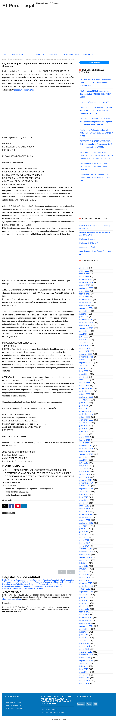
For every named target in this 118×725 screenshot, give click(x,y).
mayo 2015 (83, 603)
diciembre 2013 (85, 652)
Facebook (80, 704)
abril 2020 (83, 434)
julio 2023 (83, 334)
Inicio (6, 54)
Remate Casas (53, 54)
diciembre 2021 (85, 388)
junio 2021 (83, 406)
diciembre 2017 (85, 514)
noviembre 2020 (86, 414)
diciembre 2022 (85, 354)
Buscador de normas (14, 702)
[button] (5, 506)
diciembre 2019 (85, 446)
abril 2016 (83, 572)
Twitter (89, 704)
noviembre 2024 (86, 302)
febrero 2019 (84, 474)
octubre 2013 (84, 658)
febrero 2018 (84, 509)
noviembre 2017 (86, 517)
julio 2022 (83, 368)
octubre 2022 (84, 360)
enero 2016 (84, 580)
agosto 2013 (84, 663)
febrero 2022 (84, 383)
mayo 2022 (83, 374)
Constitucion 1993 (90, 54)
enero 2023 (84, 351)
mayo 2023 (83, 340)
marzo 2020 (84, 437)
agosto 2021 (84, 400)
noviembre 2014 (86, 620)
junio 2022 (83, 371)
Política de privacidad (14, 705)
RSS (95, 704)
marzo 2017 (84, 540)
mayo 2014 (83, 638)
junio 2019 (83, 463)
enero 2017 (84, 546)
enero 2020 (84, 443)
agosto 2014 (84, 629)
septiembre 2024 (86, 308)
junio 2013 (83, 669)
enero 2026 (84, 277)
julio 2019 (83, 460)
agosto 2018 (84, 492)
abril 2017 (83, 537)
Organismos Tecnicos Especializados (48, 580)
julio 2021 (83, 403)
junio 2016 (83, 566)
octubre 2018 (84, 486)
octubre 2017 (84, 520)
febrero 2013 (84, 681)
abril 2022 (83, 377)
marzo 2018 (84, 506)
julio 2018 (83, 494)
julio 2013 (83, 666)
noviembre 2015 (86, 586)
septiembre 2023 (86, 328)
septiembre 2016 (86, 557)
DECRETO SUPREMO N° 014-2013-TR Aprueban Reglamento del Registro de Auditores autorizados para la (96, 122)
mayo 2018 (83, 500)
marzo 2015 (84, 609)
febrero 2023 (84, 348)
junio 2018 (83, 497)
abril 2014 (83, 640)
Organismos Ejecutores (21, 586)
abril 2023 (83, 343)
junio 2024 (83, 317)
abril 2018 (83, 503)
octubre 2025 (84, 285)
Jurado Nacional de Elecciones (31, 582)
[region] (59, 29)
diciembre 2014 (85, 618)
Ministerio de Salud (87, 239)
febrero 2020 (84, 440)
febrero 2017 (84, 543)
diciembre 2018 (85, 480)
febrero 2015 (84, 612)
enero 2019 (84, 477)
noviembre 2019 (86, 449)
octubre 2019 (84, 451)
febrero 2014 (84, 646)
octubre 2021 (84, 394)
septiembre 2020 (86, 420)
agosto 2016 (84, 560)
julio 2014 (83, 632)
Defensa (24, 584)
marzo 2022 (84, 380)
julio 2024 (83, 314)
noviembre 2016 (86, 552)
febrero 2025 (84, 294)
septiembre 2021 (86, 397)
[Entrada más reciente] (62, 572)
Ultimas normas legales (14, 708)
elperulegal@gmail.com (12, 599)
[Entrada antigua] (71, 572)
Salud (18, 584)
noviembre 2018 (86, 483)
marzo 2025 (84, 291)
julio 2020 (83, 426)
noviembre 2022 (86, 357)
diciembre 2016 (85, 549)
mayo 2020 (83, 431)
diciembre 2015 (85, 583)
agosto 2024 (84, 311)
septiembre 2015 (86, 592)
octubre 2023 (84, 325)
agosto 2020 (84, 423)
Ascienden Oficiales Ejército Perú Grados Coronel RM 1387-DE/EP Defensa (93, 166)
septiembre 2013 (86, 661)
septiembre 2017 (86, 523)
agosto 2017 (84, 526)
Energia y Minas (9, 584)
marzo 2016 (84, 575)
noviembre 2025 (86, 282)
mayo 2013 (83, 672)
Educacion (51, 584)
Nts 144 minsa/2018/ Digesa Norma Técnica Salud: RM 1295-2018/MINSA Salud (95, 94)
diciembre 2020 (85, 411)
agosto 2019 (84, 457)
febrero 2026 (84, 274)
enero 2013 (84, 683)
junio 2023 (83, 337)
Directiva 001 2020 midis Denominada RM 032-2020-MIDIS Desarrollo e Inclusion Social (95, 83)
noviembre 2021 (86, 391)
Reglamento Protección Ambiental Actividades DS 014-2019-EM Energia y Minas (96, 133)
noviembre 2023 (86, 322)
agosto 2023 (84, 331)
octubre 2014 (84, 623)
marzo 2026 (84, 271)
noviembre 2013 (86, 655)
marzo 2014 (84, 643)
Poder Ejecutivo (8, 580)
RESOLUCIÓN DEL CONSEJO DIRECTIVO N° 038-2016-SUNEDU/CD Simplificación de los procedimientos (96, 155)
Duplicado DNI (38, 54)
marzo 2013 (84, 678)
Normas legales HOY (20, 54)
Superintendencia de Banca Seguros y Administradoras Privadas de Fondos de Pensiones (32, 587)
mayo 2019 (83, 466)
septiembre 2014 (86, 626)
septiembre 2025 (86, 288)
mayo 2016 (83, 569)
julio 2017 (83, 529)
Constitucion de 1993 (50, 709)
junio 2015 (83, 600)
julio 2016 (83, 563)
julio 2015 (83, 597)
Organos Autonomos (24, 580)
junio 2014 (83, 635)
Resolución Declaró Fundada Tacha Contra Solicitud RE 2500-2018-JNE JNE (95, 178)
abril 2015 (83, 606)
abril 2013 (83, 675)
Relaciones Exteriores (38, 584)
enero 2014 (84, 649)
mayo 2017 (83, 534)
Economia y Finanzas (53, 582)
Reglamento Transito (71, 54)
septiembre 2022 (86, 363)
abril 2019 (83, 469)
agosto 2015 (84, 595)
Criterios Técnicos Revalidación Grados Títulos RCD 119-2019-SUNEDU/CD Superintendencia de (96, 110)
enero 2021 (84, 408)
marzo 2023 (84, 345)
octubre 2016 (84, 555)
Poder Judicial (68, 582)
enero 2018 (84, 512)
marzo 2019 (84, 471)
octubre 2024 (84, 305)
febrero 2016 (84, 577)
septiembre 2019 (86, 454)
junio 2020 (83, 428)
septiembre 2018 (86, 489)
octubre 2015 (84, 589)
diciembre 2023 (85, 320)
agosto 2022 (84, 365)
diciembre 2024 (85, 300)
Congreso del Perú (87, 247)
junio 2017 (83, 532)
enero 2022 (84, 386)
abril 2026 (83, 268)
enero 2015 (84, 615)
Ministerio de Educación (89, 243)
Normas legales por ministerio (53, 712)
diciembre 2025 (85, 280)
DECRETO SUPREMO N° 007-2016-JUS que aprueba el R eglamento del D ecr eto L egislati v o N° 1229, (96, 144)
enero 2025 (84, 297)
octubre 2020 (84, 417)
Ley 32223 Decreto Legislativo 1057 (94, 102)
